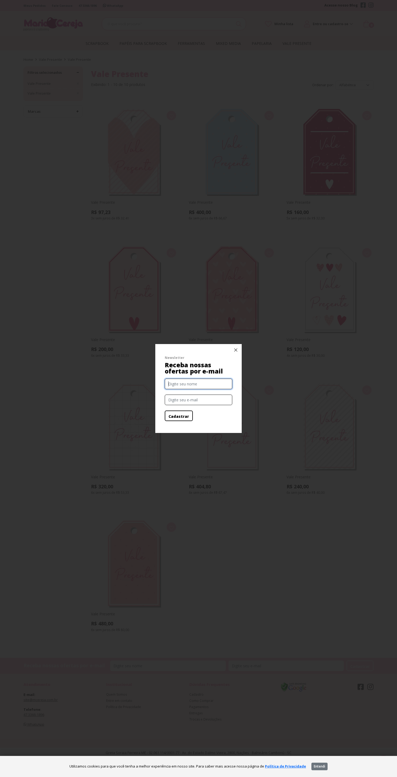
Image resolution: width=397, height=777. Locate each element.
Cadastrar (179, 416)
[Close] (236, 350)
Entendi (319, 766)
